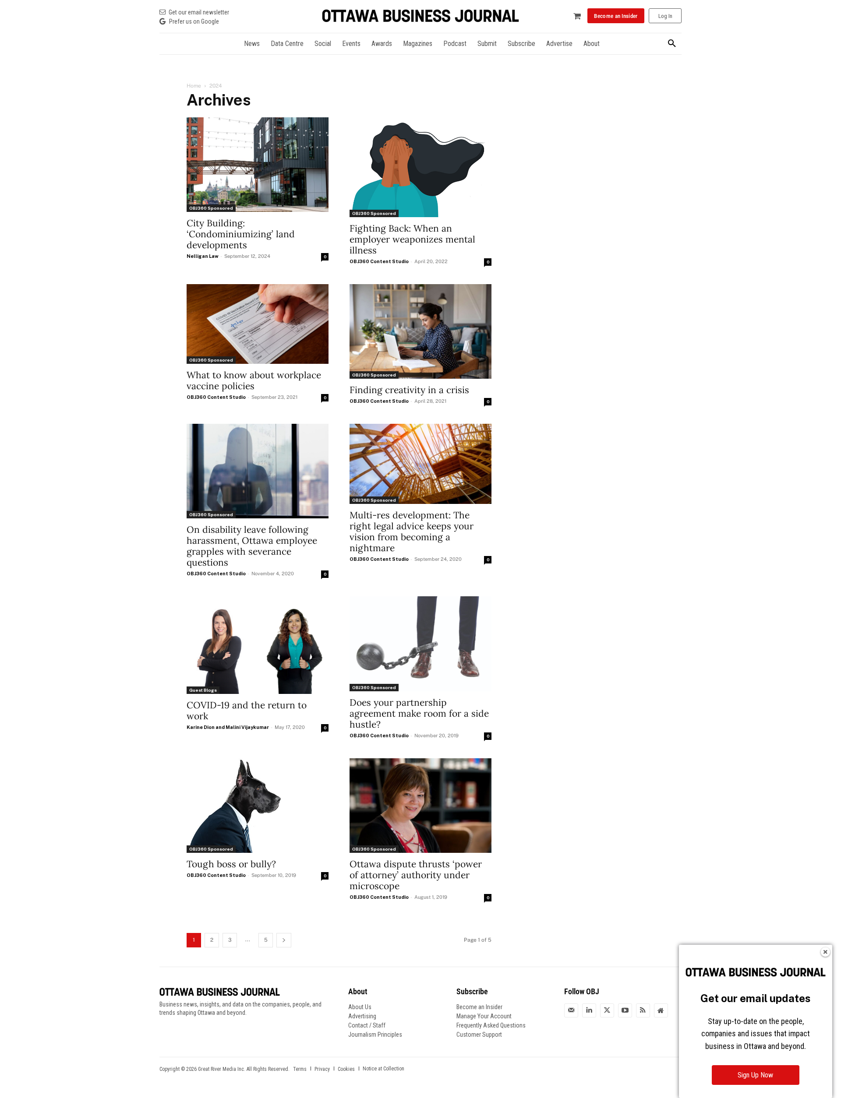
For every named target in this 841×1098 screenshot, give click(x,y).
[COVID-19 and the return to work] (258, 645)
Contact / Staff (366, 1025)
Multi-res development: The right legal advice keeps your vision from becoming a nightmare (412, 531)
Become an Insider (479, 1006)
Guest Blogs (203, 690)
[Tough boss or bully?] (258, 805)
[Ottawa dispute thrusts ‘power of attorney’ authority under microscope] (420, 805)
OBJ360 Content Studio (379, 261)
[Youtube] (625, 1010)
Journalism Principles (375, 1034)
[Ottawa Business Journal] (420, 16)
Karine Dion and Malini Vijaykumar (228, 727)
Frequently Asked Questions (491, 1025)
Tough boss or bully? (231, 864)
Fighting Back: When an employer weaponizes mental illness (412, 239)
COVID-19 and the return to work (247, 710)
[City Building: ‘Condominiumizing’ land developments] (258, 164)
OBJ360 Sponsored (211, 208)
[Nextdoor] (661, 1010)
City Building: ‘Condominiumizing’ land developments (241, 234)
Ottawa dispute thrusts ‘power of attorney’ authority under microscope (416, 875)
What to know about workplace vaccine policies (254, 380)
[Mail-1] (571, 1010)
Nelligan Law (203, 256)
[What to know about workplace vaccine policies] (258, 324)
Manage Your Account (484, 1016)
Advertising (362, 1016)
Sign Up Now (755, 1075)
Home (194, 86)
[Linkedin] (589, 1010)
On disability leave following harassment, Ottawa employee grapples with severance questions (252, 546)
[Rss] (643, 1010)
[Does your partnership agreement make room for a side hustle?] (420, 643)
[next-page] (283, 940)
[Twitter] (607, 1010)
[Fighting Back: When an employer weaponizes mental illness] (420, 167)
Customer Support (479, 1034)
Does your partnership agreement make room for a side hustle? (419, 713)
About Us (359, 1006)
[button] (672, 43)
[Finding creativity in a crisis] (420, 331)
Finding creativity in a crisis (409, 390)
